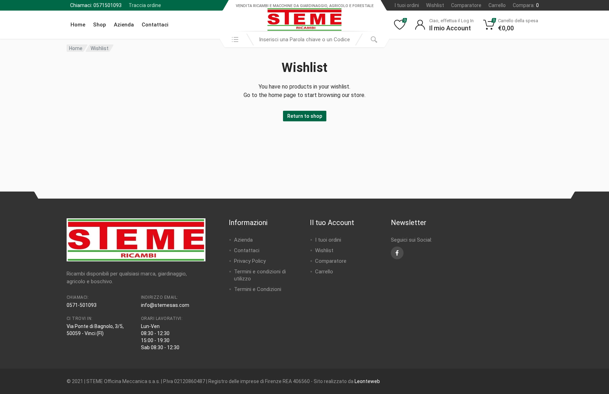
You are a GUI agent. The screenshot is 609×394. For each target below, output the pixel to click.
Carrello (497, 5)
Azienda (124, 25)
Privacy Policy (250, 261)
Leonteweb (367, 381)
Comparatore (466, 5)
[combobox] (304, 39)
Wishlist (435, 5)
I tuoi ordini (407, 5)
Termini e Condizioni (257, 289)
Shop (99, 25)
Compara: (526, 5)
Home (77, 25)
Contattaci (155, 25)
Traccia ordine (145, 5)
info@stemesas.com (165, 305)
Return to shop (304, 116)
